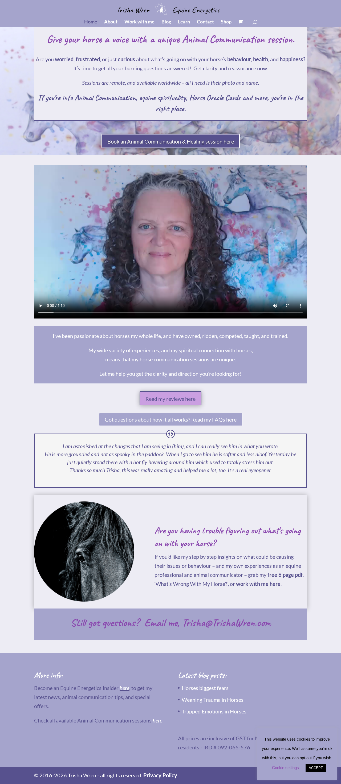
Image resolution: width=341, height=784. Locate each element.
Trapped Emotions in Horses (214, 711)
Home (90, 22)
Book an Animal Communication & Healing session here (170, 141)
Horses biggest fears (205, 688)
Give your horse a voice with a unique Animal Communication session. (170, 39)
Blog (166, 22)
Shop (226, 22)
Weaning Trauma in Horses (212, 699)
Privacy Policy (160, 775)
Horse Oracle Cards (215, 98)
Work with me (139, 22)
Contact (205, 22)
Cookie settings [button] (285, 767)
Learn (184, 22)
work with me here (258, 584)
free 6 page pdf (285, 574)
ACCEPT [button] (316, 768)
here (124, 688)
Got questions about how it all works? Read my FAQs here (171, 419)
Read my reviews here (170, 398)
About (110, 22)
